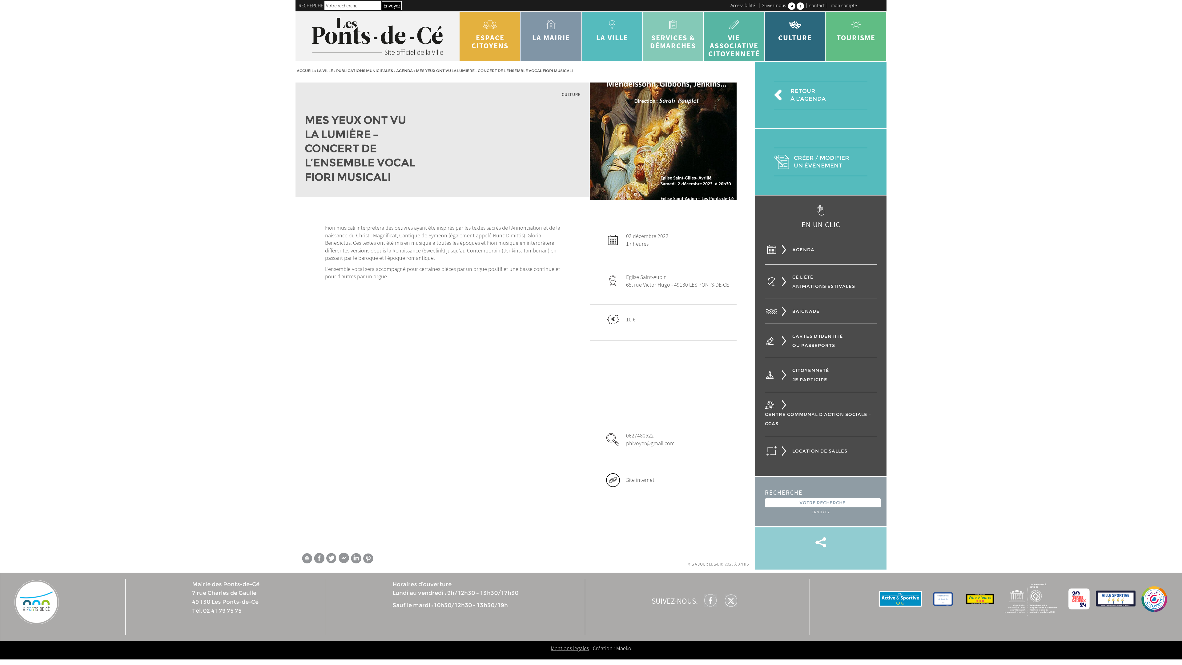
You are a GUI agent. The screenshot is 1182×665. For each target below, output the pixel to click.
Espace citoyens (490, 41)
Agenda (404, 70)
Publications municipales (364, 70)
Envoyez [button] (392, 5)
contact (817, 5)
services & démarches (673, 41)
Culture (795, 37)
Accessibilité (742, 5)
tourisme (856, 37)
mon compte (844, 5)
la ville (612, 37)
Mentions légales (570, 648)
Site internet (640, 479)
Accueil (305, 70)
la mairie (551, 37)
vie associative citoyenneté (734, 45)
